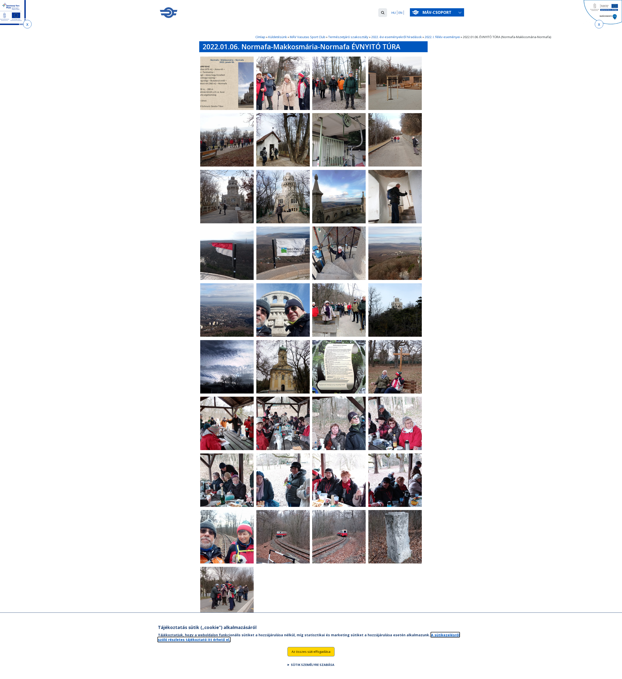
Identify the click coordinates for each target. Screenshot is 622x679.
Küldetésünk (277, 37)
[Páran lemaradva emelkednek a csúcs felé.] (395, 165)
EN (400, 12)
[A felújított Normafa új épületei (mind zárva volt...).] (395, 109)
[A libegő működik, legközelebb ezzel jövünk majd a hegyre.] (339, 165)
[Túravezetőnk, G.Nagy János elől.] (339, 109)
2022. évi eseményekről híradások (396, 37)
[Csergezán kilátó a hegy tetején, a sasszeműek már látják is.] (395, 279)
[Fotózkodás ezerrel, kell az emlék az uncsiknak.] (339, 449)
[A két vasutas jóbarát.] (283, 335)
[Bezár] (27, 24)
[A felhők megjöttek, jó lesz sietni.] (227, 392)
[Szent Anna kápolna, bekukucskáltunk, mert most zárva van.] (283, 165)
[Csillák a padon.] (395, 392)
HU (393, 12)
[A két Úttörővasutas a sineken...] (227, 562)
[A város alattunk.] (227, 335)
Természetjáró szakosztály (348, 37)
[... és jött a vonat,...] (283, 562)
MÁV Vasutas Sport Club (307, 37)
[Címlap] (168, 12)
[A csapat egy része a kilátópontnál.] (339, 335)
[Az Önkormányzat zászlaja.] (283, 279)
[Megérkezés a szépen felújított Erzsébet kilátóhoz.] (227, 222)
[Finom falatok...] (395, 449)
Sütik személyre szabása (312, 664)
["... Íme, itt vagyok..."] (283, 222)
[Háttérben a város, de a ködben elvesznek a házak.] (227, 165)
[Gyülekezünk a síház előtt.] (283, 109)
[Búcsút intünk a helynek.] (395, 335)
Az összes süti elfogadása (311, 651)
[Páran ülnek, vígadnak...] (339, 505)
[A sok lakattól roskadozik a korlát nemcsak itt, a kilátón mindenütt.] (339, 279)
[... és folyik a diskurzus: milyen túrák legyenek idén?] (395, 505)
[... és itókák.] (227, 505)
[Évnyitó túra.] (227, 109)
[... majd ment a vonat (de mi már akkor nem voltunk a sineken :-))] (339, 562)
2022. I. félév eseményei (442, 37)
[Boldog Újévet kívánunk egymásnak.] (283, 449)
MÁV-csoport (437, 12)
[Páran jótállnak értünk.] (283, 505)
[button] (382, 12)
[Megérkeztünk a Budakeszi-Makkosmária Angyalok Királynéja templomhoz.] (283, 392)
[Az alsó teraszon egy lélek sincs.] (339, 222)
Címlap (260, 37)
